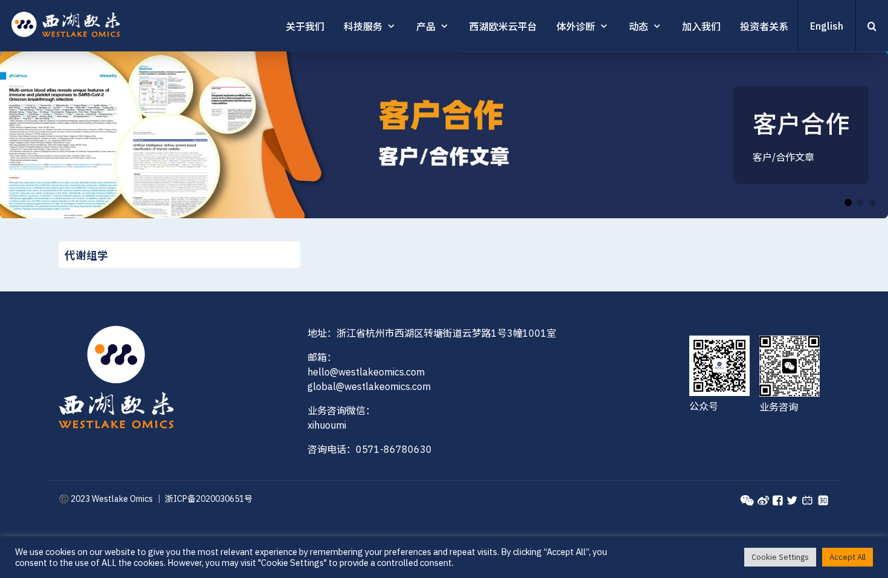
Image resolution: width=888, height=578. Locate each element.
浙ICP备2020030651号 (209, 498)
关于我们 (305, 27)
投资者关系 (764, 27)
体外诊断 (575, 27)
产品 (426, 27)
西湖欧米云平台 (503, 27)
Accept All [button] (847, 557)
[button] (861, 134)
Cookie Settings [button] (780, 557)
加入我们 (701, 27)
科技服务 (363, 27)
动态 (638, 27)
